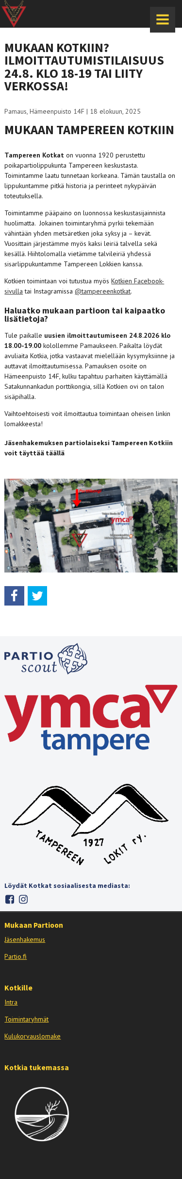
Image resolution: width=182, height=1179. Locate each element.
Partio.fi (15, 956)
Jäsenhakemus (24, 939)
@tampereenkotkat (103, 291)
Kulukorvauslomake (32, 1036)
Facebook (9, 899)
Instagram (23, 899)
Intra (10, 1002)
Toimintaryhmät (26, 1019)
